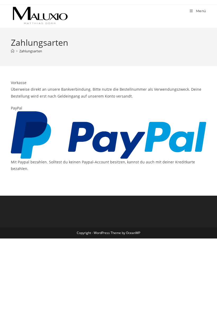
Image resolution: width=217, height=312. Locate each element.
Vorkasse (18, 82)
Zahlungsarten (30, 51)
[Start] (12, 51)
